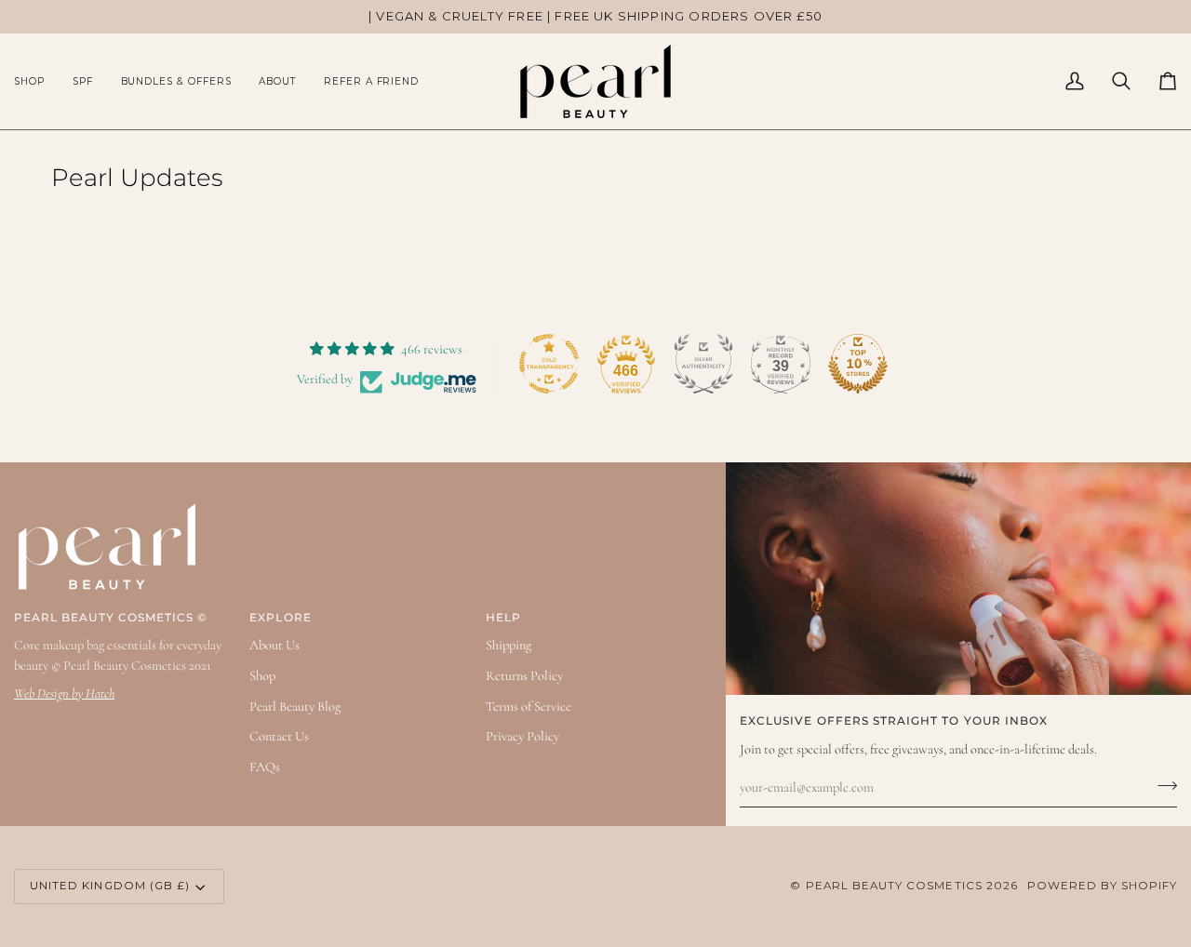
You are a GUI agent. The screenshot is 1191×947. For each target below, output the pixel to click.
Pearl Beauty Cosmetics (894, 885)
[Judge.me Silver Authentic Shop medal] (703, 363)
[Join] (1161, 785)
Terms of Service (528, 706)
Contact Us (279, 736)
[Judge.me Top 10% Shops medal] (858, 363)
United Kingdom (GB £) (110, 885)
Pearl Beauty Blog (295, 706)
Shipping (508, 645)
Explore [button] (280, 617)
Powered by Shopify (1102, 885)
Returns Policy (524, 676)
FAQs (264, 767)
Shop (262, 676)
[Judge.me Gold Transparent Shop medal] (549, 363)
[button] (36, 81)
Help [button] (503, 617)
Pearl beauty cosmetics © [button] (110, 617)
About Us (274, 645)
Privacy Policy (522, 736)
